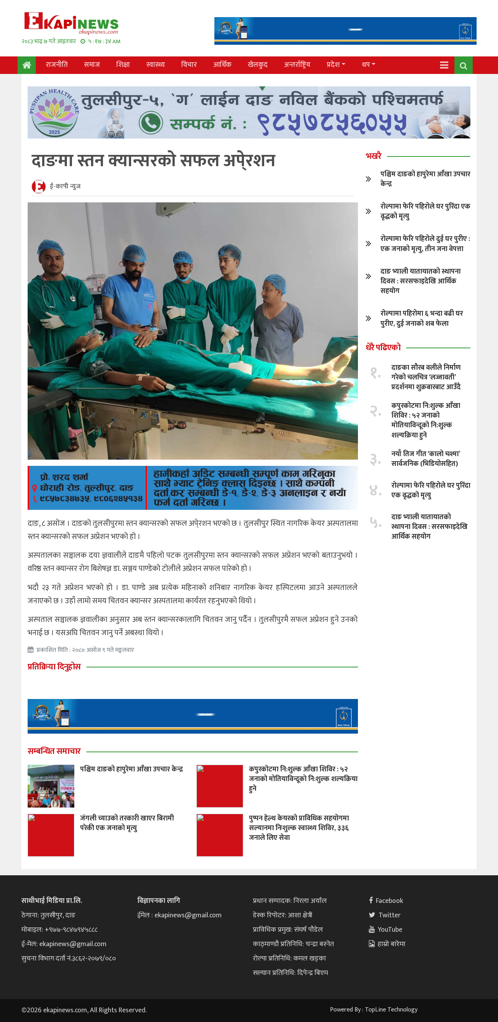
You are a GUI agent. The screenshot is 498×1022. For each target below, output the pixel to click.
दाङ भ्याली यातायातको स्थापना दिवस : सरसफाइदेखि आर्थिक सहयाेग (421, 281)
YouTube (390, 930)
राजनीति (57, 65)
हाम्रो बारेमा (391, 944)
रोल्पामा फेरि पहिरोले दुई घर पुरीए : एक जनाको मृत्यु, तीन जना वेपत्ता (425, 244)
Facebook (389, 901)
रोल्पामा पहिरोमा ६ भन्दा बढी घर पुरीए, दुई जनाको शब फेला (422, 318)
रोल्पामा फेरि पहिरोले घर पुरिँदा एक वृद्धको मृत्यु (425, 211)
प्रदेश (333, 65)
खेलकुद (258, 65)
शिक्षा (123, 65)
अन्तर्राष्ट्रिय (297, 65)
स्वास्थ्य (155, 65)
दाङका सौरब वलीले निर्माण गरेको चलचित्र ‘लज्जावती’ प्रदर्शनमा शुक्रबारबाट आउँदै (426, 377)
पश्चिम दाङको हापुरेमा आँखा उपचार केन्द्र (131, 769)
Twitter (390, 915)
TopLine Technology (391, 1009)
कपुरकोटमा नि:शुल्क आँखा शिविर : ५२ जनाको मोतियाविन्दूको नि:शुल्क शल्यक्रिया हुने (303, 779)
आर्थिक (222, 65)
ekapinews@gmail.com (73, 944)
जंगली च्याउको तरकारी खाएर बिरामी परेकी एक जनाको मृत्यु (127, 823)
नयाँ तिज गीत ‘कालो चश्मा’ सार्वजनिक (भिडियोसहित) (425, 459)
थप (366, 65)
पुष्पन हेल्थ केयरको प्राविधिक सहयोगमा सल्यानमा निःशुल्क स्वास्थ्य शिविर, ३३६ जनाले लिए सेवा (299, 828)
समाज (92, 65)
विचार (189, 65)
